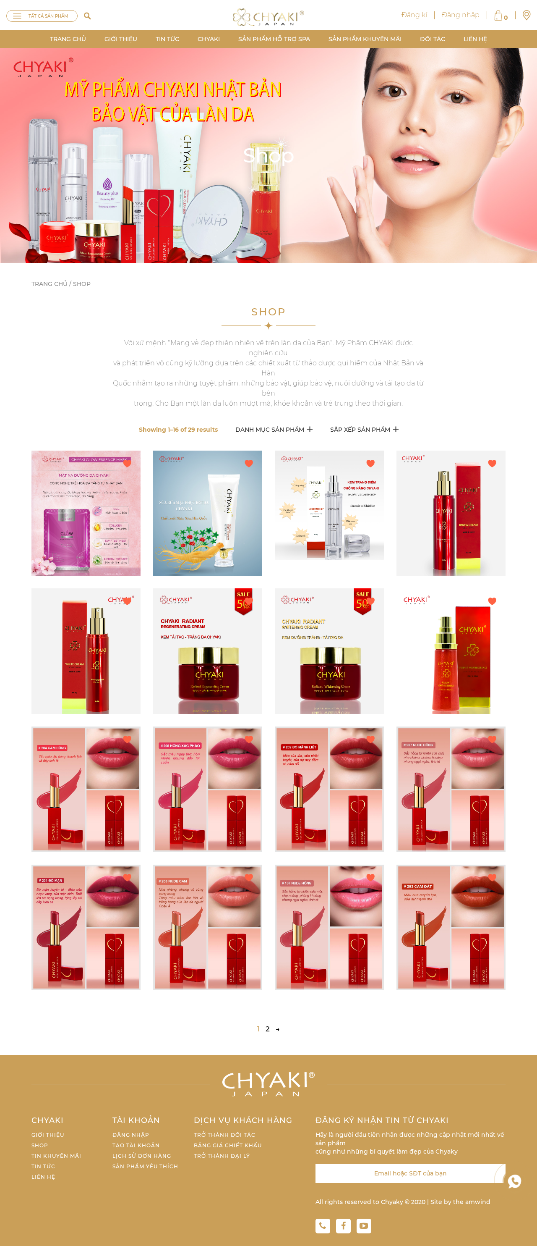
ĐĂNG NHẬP (130, 1135)
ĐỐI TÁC (432, 39)
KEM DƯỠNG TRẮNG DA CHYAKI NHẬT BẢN (83, 651)
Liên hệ (475, 39)
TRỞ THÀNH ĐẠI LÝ (222, 1156)
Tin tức (167, 39)
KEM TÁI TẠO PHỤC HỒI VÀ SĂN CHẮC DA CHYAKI (449, 513)
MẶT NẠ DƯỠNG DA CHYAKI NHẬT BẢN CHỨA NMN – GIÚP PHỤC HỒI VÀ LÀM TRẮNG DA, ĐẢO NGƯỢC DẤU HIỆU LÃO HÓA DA (85, 513)
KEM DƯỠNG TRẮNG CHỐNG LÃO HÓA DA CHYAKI (328, 651)
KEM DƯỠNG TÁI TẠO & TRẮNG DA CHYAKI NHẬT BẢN (205, 651)
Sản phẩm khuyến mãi (364, 39)
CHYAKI (209, 39)
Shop (39, 1145)
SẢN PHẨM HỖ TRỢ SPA (274, 39)
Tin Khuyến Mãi (56, 1156)
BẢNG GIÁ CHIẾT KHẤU (228, 1145)
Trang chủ (68, 39)
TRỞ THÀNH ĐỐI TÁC (224, 1135)
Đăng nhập (461, 15)
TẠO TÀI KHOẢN (136, 1145)
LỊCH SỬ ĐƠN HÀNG (141, 1156)
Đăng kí (414, 15)
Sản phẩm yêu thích (145, 1166)
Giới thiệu (120, 39)
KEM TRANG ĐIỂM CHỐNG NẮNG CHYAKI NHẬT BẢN (326, 505)
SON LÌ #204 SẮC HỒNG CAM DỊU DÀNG (79, 789)
